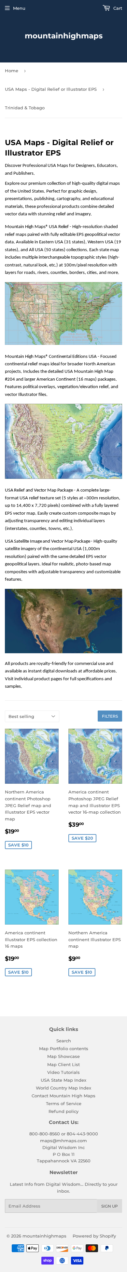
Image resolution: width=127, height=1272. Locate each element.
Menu (19, 8)
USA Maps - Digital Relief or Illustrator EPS (51, 89)
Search (63, 1040)
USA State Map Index (63, 1080)
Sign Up (109, 1206)
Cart (117, 8)
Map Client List (63, 1064)
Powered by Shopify (94, 1235)
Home (11, 70)
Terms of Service (63, 1103)
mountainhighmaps (64, 35)
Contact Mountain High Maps (63, 1095)
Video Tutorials (63, 1072)
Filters (110, 716)
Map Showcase (63, 1056)
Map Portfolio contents (63, 1048)
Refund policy (63, 1111)
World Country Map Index (63, 1087)
